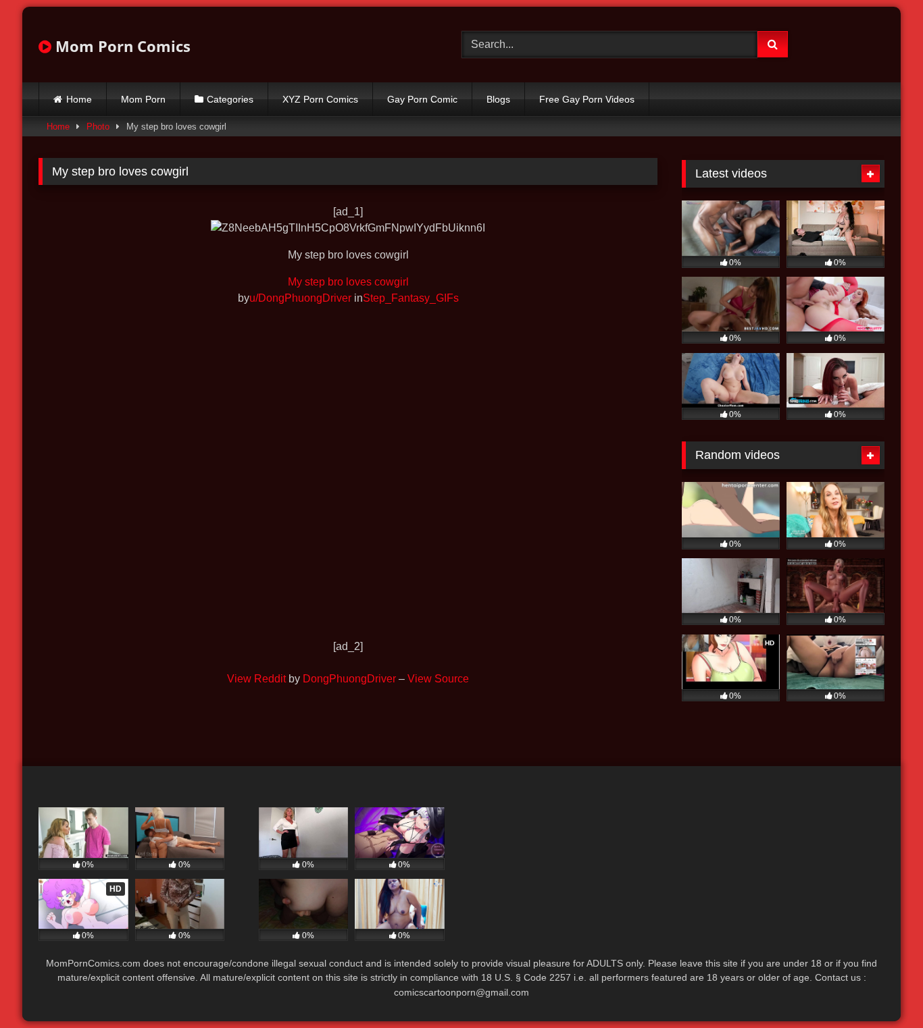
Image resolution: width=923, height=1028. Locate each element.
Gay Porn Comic (422, 99)
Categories (230, 99)
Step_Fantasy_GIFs (411, 298)
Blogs (498, 99)
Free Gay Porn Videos (586, 99)
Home (79, 99)
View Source (438, 678)
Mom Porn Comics (121, 46)
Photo (97, 126)
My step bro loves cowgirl (348, 282)
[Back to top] (881, 988)
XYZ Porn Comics (320, 99)
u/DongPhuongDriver (300, 298)
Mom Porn (143, 99)
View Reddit (256, 678)
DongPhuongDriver (349, 678)
